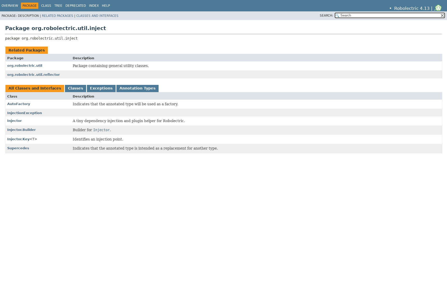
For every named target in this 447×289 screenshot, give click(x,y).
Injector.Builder (21, 130)
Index (94, 6)
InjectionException (24, 113)
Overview (10, 6)
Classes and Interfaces (97, 16)
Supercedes (18, 148)
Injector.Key (18, 139)
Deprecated (75, 6)
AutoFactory (18, 104)
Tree (58, 6)
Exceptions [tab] (101, 88)
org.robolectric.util (24, 66)
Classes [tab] (75, 88)
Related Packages (57, 16)
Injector (14, 121)
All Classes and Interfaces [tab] (35, 88)
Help (106, 6)
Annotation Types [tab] (137, 88)
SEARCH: (326, 15)
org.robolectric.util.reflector (33, 75)
